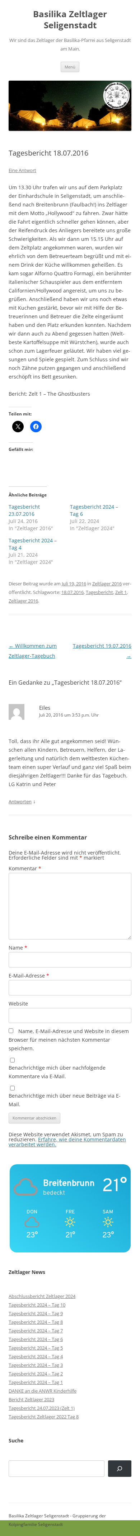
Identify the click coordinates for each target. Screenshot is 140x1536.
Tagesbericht (99, 592)
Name (18, 947)
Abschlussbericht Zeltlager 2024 (42, 1296)
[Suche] (119, 1468)
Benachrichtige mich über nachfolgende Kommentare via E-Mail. (57, 1072)
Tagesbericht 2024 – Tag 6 (36, 1339)
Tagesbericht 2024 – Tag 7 (36, 1330)
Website (18, 1003)
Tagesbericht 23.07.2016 (24, 510)
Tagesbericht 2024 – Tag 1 (36, 1382)
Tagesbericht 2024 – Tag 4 (36, 1356)
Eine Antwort (22, 170)
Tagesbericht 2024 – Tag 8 (36, 1322)
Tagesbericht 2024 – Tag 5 (36, 1348)
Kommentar (25, 868)
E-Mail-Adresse (29, 975)
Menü (70, 67)
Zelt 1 (121, 592)
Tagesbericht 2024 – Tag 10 (37, 1305)
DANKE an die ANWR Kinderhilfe (42, 1391)
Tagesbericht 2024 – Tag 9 (36, 1313)
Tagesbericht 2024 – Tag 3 (36, 1365)
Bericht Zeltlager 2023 (31, 1399)
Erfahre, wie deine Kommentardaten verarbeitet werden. (67, 1142)
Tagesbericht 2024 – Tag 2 (36, 1373)
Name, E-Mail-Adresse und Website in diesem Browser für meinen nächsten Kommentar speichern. (69, 1040)
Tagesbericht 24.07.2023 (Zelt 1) (42, 1408)
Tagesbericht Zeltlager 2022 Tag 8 (44, 1416)
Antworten (20, 801)
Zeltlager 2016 (107, 583)
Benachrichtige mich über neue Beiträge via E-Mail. (65, 1100)
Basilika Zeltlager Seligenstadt (70, 20)
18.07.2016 (72, 592)
